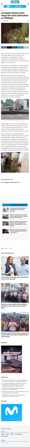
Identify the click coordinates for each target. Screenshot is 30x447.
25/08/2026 (12, 212)
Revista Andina (4, 436)
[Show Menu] (1, 4)
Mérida (12, 434)
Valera (10, 248)
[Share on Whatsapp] (15, 47)
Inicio (2, 10)
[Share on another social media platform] (26, 47)
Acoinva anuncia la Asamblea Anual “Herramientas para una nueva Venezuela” (18, 209)
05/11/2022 (12, 20)
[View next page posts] (16, 237)
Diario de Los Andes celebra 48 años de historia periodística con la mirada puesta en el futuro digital (18, 216)
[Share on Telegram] (21, 47)
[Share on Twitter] (9, 47)
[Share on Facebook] (3, 47)
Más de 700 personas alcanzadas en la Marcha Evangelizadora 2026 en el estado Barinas (18, 231)
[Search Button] (28, 4)
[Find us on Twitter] (3, 443)
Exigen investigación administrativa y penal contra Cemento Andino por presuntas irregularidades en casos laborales (15, 334)
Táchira (7, 434)
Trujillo (5, 10)
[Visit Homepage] (15, 2)
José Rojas (5, 20)
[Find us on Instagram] (6, 443)
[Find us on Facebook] (1, 443)
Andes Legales (18, 434)
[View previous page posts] (14, 237)
